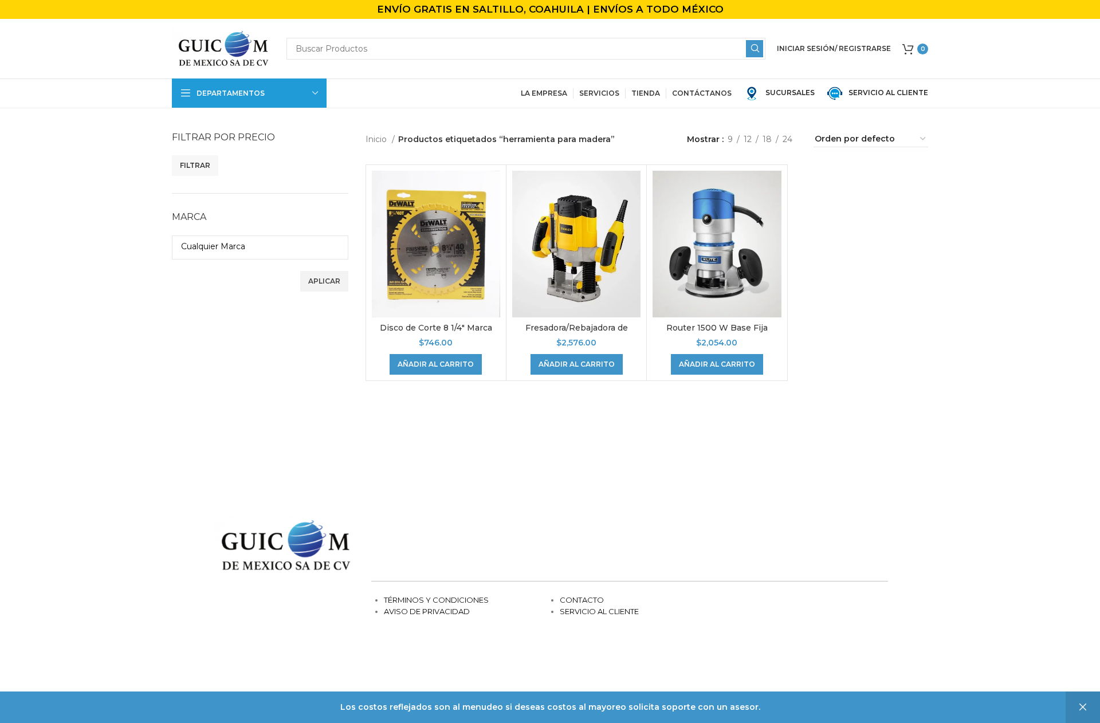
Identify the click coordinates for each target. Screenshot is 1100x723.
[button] (436, 364)
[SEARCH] (754, 48)
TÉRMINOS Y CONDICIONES (436, 599)
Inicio (377, 139)
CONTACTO (582, 599)
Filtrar (195, 165)
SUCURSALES (789, 92)
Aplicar (324, 281)
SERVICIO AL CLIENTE (885, 92)
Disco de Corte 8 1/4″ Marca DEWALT (436, 333)
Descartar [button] (1083, 707)
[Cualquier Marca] (256, 246)
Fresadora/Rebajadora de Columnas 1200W (576, 333)
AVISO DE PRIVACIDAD (427, 611)
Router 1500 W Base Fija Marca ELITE (717, 333)
